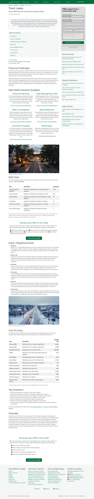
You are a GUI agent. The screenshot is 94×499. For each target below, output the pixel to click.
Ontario (22, 5)
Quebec (11, 476)
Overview (12, 55)
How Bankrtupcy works (54, 473)
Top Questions (14, 52)
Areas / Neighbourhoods (16, 47)
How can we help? (67, 19)
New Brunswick (13, 481)
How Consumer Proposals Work (36, 473)
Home (10, 5)
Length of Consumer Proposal (36, 478)
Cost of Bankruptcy (53, 476)
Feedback (60, 496)
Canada (28, 61)
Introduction (13, 36)
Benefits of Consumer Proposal (36, 479)
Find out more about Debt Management (47, 105)
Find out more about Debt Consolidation (20, 121)
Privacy (71, 496)
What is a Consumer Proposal (36, 471)
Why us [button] (68, 2)
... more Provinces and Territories (17, 482)
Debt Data (13, 44)
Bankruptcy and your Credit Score (56, 474)
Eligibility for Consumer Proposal (36, 474)
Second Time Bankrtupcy (54, 481)
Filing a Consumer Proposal (35, 484)
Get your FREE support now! (73, 42)
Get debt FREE (80, 2)
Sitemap (66, 496)
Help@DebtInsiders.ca (78, 478)
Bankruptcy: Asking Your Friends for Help (72, 64)
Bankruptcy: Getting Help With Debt (71, 61)
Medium (47, 489)
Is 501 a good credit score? (69, 99)
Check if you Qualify (34, 238)
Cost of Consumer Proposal (35, 476)
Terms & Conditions (80, 496)
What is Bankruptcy (53, 471)
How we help (25, 2)
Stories (36, 2)
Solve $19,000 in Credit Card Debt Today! (72, 116)
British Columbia (13, 473)
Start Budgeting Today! (68, 114)
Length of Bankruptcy (53, 478)
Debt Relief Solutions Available (18, 41)
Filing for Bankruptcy (53, 482)
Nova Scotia (12, 479)
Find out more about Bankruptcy (47, 136)
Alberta (10, 474)
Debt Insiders (15, 2)
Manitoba (11, 478)
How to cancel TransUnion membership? (72, 92)
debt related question (36, 407)
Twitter (38, 489)
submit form (77, 474)
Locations (15, 5)
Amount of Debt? (66, 14)
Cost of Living (13, 50)
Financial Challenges (15, 39)
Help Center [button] (57, 2)
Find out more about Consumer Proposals (21, 139)
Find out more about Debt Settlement (47, 121)
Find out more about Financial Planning (21, 105)
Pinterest (56, 489)
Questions (45, 2)
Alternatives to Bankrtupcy (55, 479)
